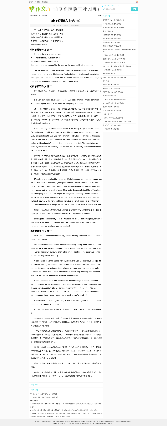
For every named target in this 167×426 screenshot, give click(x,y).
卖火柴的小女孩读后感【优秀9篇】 (114, 27)
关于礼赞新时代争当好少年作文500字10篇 (117, 121)
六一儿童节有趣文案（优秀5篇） (114, 103)
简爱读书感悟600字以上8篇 (112, 46)
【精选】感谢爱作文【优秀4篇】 (114, 55)
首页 (31, 15)
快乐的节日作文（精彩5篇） (112, 125)
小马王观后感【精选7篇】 (111, 129)
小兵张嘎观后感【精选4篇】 (112, 24)
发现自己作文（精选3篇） (111, 85)
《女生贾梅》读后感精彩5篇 (112, 70)
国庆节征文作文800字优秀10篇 (113, 92)
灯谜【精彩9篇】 (108, 31)
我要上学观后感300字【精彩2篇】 (48, 397)
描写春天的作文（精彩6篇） (112, 38)
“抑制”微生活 (107, 114)
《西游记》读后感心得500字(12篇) (114, 99)
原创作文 (37, 2)
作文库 (31, 2)
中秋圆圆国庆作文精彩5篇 (111, 42)
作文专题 (37, 15)
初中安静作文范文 (109, 73)
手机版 (100, 15)
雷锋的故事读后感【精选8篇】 (113, 110)
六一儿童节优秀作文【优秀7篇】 (48, 394)
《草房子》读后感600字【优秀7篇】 (115, 62)
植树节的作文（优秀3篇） (111, 107)
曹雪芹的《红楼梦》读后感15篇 (113, 20)
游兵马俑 (106, 81)
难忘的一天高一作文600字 (111, 88)
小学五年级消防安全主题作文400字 (114, 77)
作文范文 (45, 2)
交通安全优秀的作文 (109, 96)
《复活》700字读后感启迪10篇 (113, 118)
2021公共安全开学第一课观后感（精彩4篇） (117, 66)
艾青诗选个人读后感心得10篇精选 (114, 59)
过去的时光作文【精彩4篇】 (112, 35)
